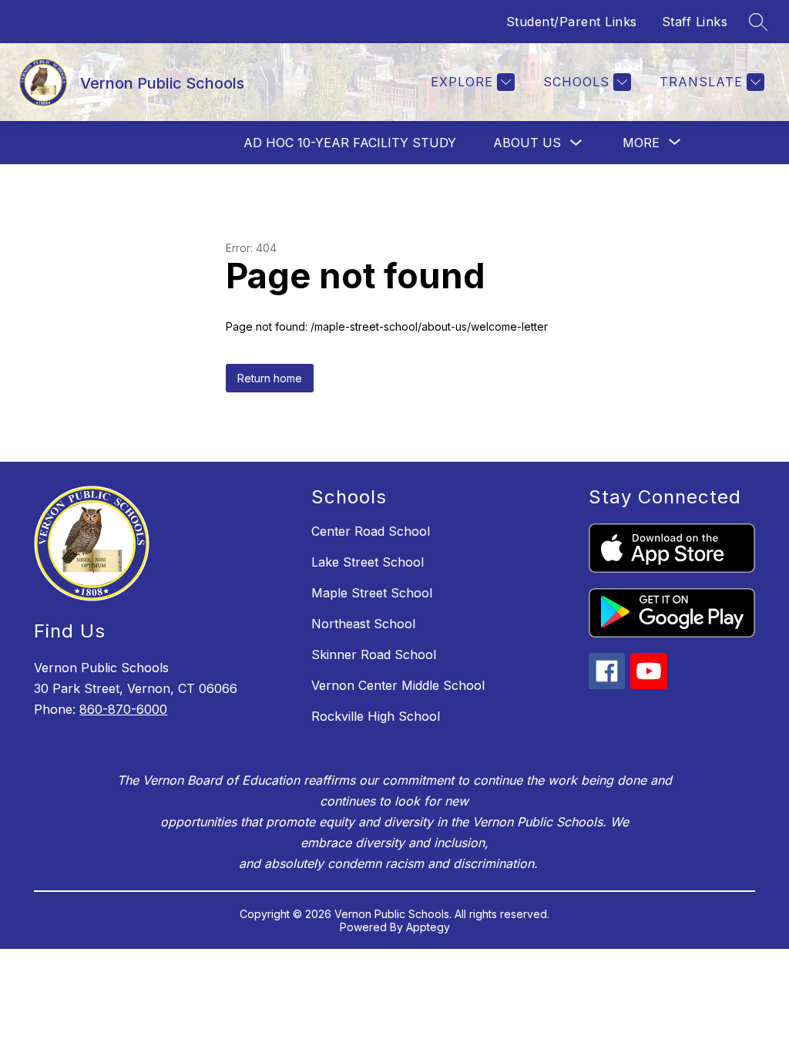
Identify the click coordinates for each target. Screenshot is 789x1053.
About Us (527, 142)
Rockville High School (375, 716)
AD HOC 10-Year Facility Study (349, 142)
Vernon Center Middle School (398, 685)
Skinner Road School (373, 654)
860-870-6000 (123, 709)
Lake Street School (367, 562)
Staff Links (695, 21)
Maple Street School (371, 593)
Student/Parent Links (571, 21)
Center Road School (370, 531)
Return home (269, 378)
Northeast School (363, 623)
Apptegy (428, 927)
